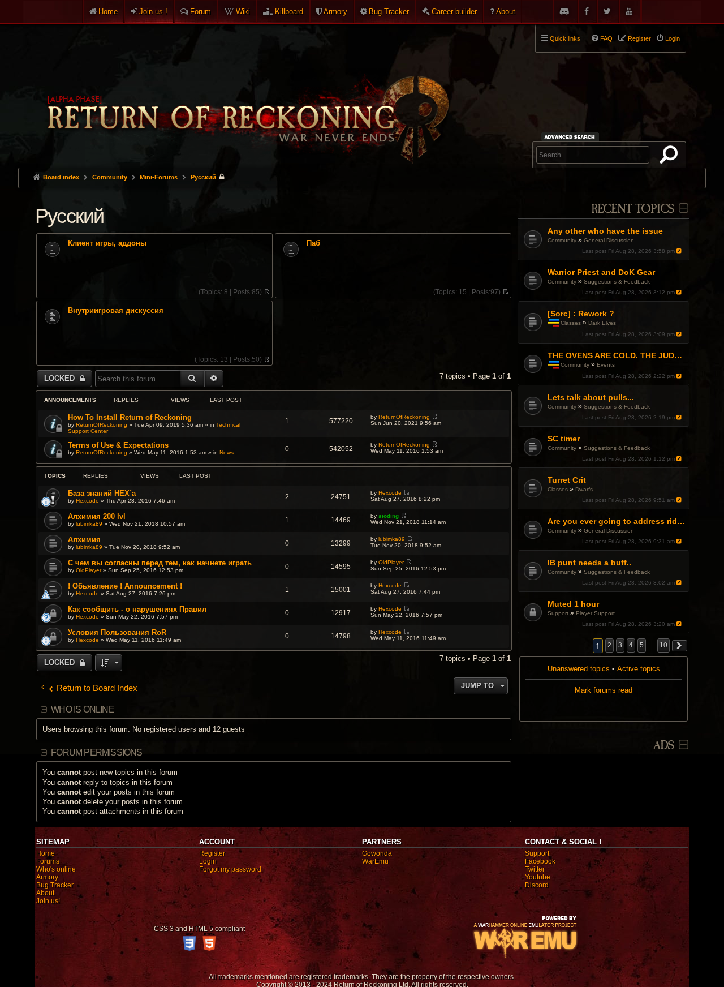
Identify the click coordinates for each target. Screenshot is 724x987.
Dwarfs (584, 489)
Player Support (595, 613)
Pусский (69, 216)
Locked (60, 378)
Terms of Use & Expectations (118, 445)
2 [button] (609, 645)
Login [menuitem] (672, 38)
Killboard (289, 11)
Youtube (537, 877)
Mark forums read (603, 690)
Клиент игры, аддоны (107, 243)
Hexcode (87, 500)
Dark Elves (602, 323)
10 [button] (663, 645)
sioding (388, 516)
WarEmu (375, 861)
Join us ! (153, 11)
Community (562, 240)
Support (558, 613)
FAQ (606, 38)
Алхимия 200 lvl (97, 516)
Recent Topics (632, 209)
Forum (200, 11)
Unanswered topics (579, 668)
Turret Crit (567, 479)
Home (108, 11)
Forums (47, 861)
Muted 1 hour (573, 603)
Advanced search (571, 136)
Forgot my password (230, 869)
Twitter (535, 869)
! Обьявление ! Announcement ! (125, 586)
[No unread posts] (267, 292)
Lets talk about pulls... (591, 397)
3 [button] (620, 645)
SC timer (564, 438)
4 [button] (631, 645)
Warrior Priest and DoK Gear (601, 272)
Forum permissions (96, 752)
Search (671, 156)
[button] (680, 645)
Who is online (82, 709)
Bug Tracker (389, 11)
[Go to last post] (680, 251)
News (226, 452)
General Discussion (609, 240)
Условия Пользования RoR (117, 632)
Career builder (454, 11)
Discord (537, 885)
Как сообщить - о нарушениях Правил (137, 609)
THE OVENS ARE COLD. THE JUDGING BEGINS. (617, 355)
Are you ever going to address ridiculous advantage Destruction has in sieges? (617, 521)
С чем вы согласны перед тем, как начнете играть (160, 563)
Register (212, 853)
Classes (571, 323)
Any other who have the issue (605, 230)
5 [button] (642, 645)
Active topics (638, 668)
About (505, 11)
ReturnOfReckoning (101, 425)
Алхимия (84, 539)
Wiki (243, 11)
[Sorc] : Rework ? (581, 313)
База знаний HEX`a (102, 493)
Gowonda (377, 853)
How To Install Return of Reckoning (130, 417)
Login (208, 861)
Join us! (48, 901)
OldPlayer (88, 570)
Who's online (56, 869)
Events (606, 365)
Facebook (540, 861)
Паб (313, 243)
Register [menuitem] (639, 38)
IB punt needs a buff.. (589, 562)
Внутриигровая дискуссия (115, 311)
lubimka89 (89, 524)
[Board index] (245, 91)
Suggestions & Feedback (617, 281)
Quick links (565, 38)
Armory (335, 11)
